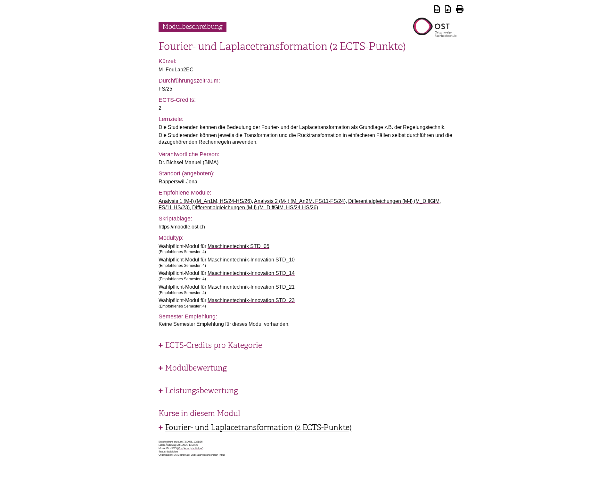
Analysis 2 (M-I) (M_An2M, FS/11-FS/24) (300, 201)
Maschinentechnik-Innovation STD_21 (251, 287)
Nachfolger (196, 448)
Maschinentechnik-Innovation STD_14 (251, 273)
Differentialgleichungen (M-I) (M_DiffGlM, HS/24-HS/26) (255, 207)
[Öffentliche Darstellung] (447, 10)
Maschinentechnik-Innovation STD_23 (251, 300)
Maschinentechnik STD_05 (238, 246)
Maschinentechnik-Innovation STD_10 (251, 259)
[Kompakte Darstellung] (436, 10)
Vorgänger (183, 448)
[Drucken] (459, 10)
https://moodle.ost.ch (182, 226)
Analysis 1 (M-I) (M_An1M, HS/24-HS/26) (205, 201)
